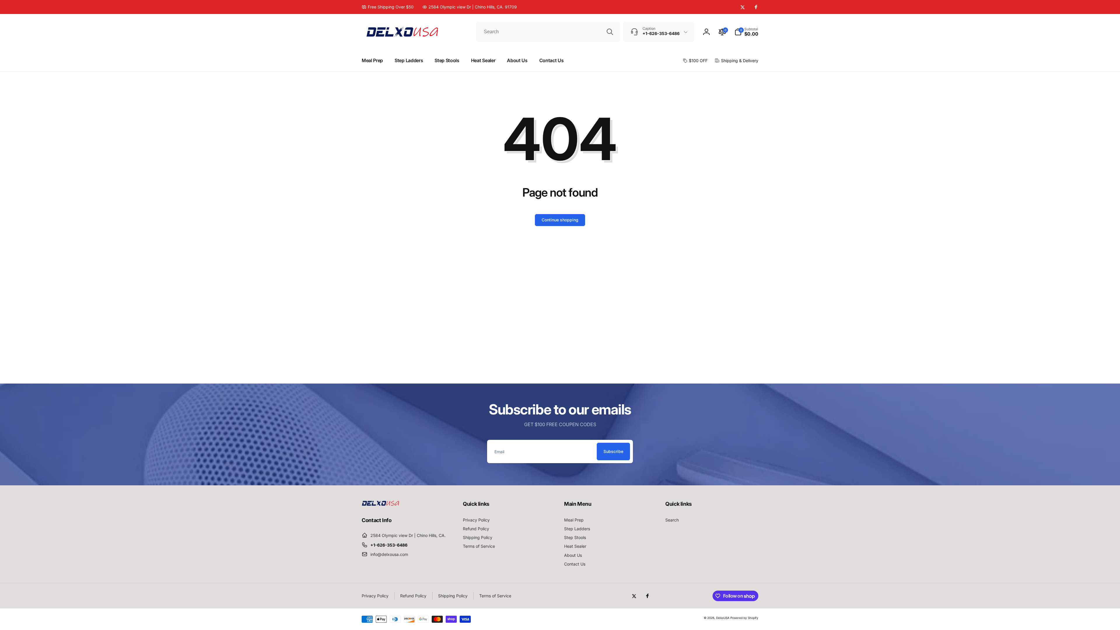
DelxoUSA (722, 618)
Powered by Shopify (744, 618)
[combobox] (548, 32)
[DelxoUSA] (381, 504)
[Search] (610, 32)
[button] (746, 31)
